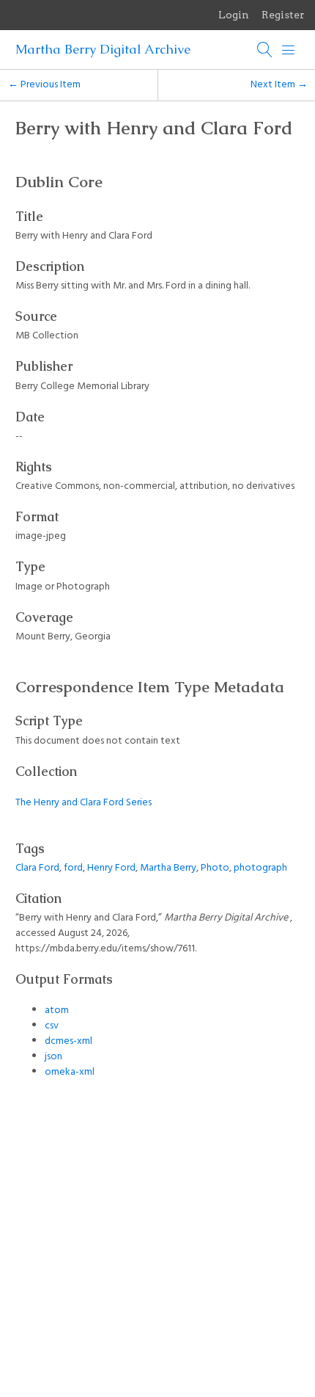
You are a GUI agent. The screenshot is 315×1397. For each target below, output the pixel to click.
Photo (215, 868)
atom (57, 1010)
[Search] (265, 50)
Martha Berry (168, 868)
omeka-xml (69, 1072)
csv (52, 1025)
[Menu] (288, 50)
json (53, 1056)
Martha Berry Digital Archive (102, 49)
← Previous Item (44, 84)
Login (233, 15)
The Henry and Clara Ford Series (83, 802)
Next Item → (279, 84)
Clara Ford (37, 868)
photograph (260, 868)
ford (73, 868)
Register (283, 15)
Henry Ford (111, 868)
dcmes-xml (68, 1041)
